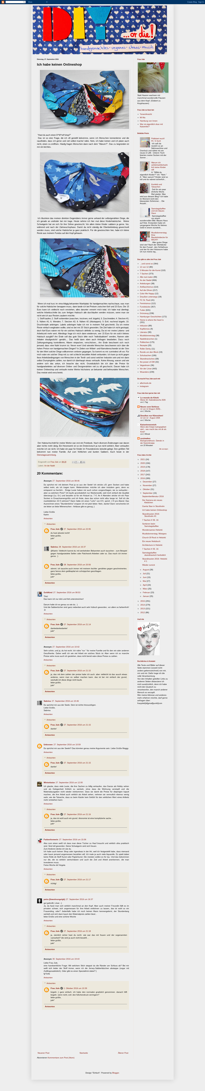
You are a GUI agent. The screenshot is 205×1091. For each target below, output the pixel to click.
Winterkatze (49, 782)
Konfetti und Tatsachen (156, 185)
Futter (142, 310)
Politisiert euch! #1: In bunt (158, 139)
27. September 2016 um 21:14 (77, 624)
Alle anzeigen (163, 449)
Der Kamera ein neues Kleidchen (152, 501)
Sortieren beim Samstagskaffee (150, 525)
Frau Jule (55, 529)
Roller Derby (145, 349)
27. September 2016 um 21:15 (77, 670)
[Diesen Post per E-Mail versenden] (73, 462)
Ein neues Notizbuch (151, 541)
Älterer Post (123, 1053)
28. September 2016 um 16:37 (72, 547)
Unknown (48, 744)
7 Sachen (144, 274)
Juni (145, 577)
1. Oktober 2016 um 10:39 (75, 988)
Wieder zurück (148, 565)
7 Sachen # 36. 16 (150, 520)
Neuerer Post (43, 1053)
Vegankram (145, 365)
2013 (142, 608)
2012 (142, 612)
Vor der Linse (146, 368)
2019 (142, 467)
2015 (142, 601)
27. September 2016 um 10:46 (65, 701)
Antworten (48, 518)
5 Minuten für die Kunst (150, 270)
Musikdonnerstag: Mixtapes (154, 534)
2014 (142, 605)
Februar (146, 592)
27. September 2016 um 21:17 (77, 879)
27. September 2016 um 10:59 (67, 744)
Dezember (148, 482)
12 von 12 (144, 267)
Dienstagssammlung (46, 455)
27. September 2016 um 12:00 (69, 782)
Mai (145, 581)
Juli (144, 573)
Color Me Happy (147, 293)
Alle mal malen (146, 277)
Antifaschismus (146, 287)
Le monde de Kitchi (149, 398)
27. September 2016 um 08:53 (66, 592)
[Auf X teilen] (78, 462)
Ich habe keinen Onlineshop (154, 510)
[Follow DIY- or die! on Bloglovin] (148, 654)
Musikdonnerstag (147, 335)
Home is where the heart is (152, 320)
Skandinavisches (147, 359)
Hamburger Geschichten (150, 316)
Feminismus (145, 303)
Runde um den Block (149, 352)
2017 (142, 474)
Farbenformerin (51, 839)
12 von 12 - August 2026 (150, 418)
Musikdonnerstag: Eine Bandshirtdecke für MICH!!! (159, 236)
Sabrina (54, 547)
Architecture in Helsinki (152, 545)
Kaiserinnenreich (148, 424)
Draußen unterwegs (148, 297)
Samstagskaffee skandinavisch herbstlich (154, 554)
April (145, 585)
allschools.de (145, 383)
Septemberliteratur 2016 (153, 496)
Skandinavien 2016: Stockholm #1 (151, 515)
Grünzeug (144, 313)
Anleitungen (145, 283)
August (146, 570)
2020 (142, 463)
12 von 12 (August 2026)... (151, 409)
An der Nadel (49, 466)
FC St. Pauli (145, 300)
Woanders (144, 372)
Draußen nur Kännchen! (151, 415)
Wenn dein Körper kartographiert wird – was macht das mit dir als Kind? (153, 429)
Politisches (144, 342)
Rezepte (143, 345)
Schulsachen (145, 355)
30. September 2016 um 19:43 (65, 959)
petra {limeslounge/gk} (54, 899)
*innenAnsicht (146, 114)
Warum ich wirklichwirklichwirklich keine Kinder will (159, 166)
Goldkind (48, 592)
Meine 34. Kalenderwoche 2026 (153, 400)
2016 (142, 478)
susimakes (145, 438)
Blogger (115, 1073)
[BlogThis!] (76, 462)
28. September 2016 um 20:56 (77, 565)
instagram (144, 386)
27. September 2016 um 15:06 (72, 839)
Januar (146, 596)
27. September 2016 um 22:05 (77, 529)
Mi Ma (142, 117)
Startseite (83, 1053)
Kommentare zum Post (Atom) (61, 1058)
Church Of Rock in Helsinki (154, 537)
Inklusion (144, 326)
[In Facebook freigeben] (81, 462)
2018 (142, 471)
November (148, 485)
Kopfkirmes (145, 329)
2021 (142, 459)
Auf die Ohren (146, 290)
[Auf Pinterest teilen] (84, 462)
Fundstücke (145, 307)
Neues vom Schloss (149, 407)
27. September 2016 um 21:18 (77, 931)
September (148, 493)
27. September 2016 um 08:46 (65, 481)
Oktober (146, 489)
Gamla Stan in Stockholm (153, 506)
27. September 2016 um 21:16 (77, 814)
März (145, 589)
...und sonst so (146, 263)
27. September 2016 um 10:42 (65, 647)
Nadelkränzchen (147, 339)
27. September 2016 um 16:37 (79, 899)
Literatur (143, 332)
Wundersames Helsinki (152, 530)
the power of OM (147, 362)
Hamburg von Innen (148, 121)
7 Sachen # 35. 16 (150, 549)
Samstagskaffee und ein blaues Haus (158, 210)
